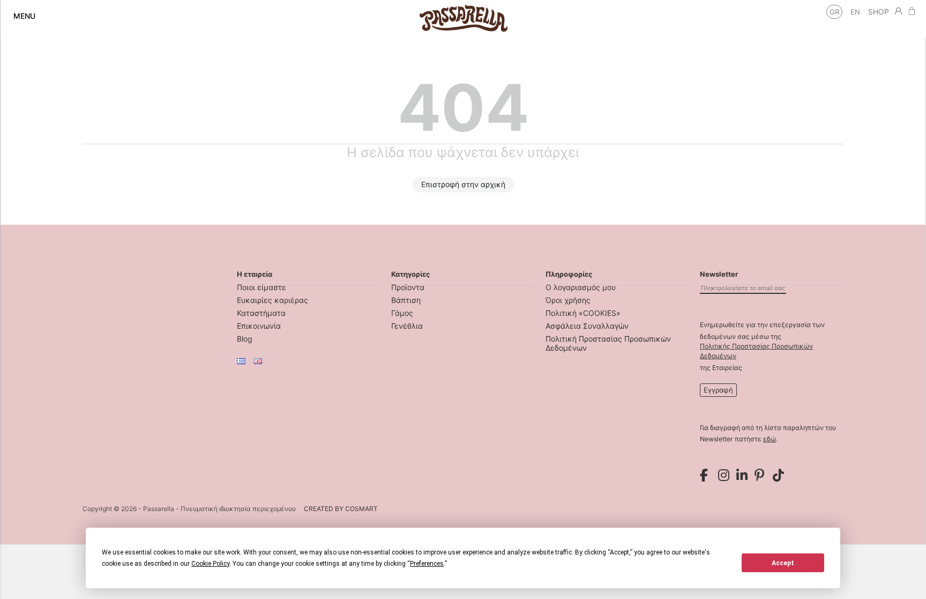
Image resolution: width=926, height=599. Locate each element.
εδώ (769, 439)
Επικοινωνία (259, 325)
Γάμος (402, 312)
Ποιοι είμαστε (261, 287)
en (855, 12)
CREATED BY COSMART (341, 509)
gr (834, 12)
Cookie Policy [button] (210, 563)
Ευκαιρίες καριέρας (272, 300)
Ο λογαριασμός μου (581, 287)
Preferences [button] (427, 563)
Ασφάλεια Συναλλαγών (587, 325)
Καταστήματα (261, 312)
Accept (783, 563)
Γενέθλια (407, 325)
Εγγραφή (718, 390)
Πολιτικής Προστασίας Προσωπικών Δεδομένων (756, 351)
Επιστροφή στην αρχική (463, 184)
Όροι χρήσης (568, 300)
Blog (244, 338)
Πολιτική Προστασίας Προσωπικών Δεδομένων (608, 343)
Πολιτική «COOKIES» (583, 312)
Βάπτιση (406, 300)
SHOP (878, 11)
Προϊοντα (407, 287)
